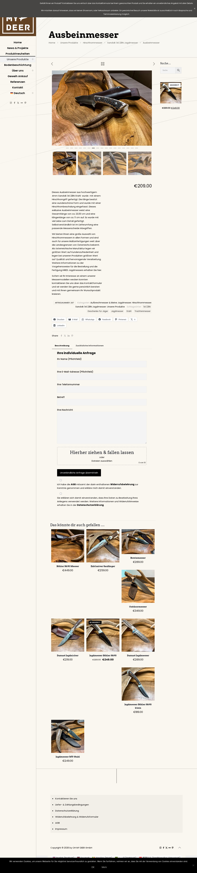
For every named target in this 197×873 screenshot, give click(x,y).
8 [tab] (97, 149)
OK (92, 867)
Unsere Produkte (69, 42)
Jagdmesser (117, 311)
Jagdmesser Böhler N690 (103, 655)
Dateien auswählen (102, 460)
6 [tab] (89, 149)
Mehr (104, 867)
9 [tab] (102, 149)
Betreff (61, 397)
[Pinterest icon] (25, 102)
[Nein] (193, 865)
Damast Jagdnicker (67, 655)
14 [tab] (123, 149)
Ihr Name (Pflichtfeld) (69, 359)
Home (52, 42)
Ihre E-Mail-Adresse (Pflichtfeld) (75, 371)
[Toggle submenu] (32, 59)
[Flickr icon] (22, 102)
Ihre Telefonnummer (68, 384)
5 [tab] (84, 149)
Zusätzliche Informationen (90, 345)
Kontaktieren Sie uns (66, 798)
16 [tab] (132, 149)
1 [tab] (67, 149)
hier (99, 270)
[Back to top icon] (180, 848)
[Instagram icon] (11, 102)
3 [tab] (76, 149)
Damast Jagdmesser (138, 655)
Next (151, 162)
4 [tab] (80, 149)
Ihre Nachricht (65, 409)
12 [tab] (114, 149)
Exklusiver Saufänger (103, 566)
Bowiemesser (138, 558)
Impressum (61, 828)
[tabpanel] (102, 108)
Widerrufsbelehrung (122, 484)
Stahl (128, 311)
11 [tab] (110, 149)
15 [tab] (127, 149)
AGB (73, 484)
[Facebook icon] (14, 102)
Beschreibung (62, 345)
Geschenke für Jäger (98, 311)
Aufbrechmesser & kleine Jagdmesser (110, 302)
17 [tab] (136, 149)
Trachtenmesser (143, 311)
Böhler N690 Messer (68, 566)
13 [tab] (119, 149)
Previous (52, 162)
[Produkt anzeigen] (80, 533)
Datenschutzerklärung (90, 505)
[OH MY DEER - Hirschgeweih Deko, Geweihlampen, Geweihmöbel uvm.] (18, 19)
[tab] (62, 346)
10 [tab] (106, 149)
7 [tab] (93, 149)
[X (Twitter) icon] (18, 102)
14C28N (147, 306)
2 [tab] (71, 149)
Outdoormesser (138, 606)
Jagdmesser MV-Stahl (68, 756)
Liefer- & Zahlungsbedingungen (72, 804)
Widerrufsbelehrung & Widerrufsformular (76, 816)
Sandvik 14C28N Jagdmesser (122, 42)
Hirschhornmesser (92, 42)
